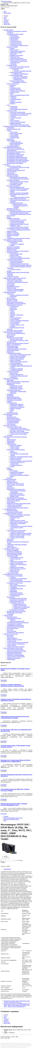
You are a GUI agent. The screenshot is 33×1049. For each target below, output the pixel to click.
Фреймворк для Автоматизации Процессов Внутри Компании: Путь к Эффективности (15, 760)
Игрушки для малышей (13, 185)
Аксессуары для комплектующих (16, 333)
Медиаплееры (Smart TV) (17, 601)
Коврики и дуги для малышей (18, 190)
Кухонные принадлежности (17, 90)
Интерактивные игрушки (17, 187)
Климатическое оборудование (15, 34)
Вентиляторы (14, 35)
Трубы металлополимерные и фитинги (21, 265)
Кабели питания (11, 288)
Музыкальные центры (16, 592)
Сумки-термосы (11, 645)
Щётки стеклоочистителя (17, 621)
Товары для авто (8, 615)
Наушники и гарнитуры (16, 594)
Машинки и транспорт (13, 218)
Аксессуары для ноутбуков (14, 427)
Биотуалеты (10, 635)
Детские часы (10, 173)
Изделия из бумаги (12, 299)
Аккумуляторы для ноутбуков (18, 428)
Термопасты (13, 377)
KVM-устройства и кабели (14, 279)
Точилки (12, 326)
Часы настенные (14, 120)
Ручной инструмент (12, 252)
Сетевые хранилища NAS (14, 506)
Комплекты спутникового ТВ (18, 600)
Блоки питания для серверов (18, 356)
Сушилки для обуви (15, 117)
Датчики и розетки (15, 269)
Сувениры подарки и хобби (11, 548)
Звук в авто (10, 629)
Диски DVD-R (14, 136)
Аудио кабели (11, 283)
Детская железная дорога (17, 221)
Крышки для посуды (15, 89)
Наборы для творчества (16, 563)
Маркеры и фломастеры (16, 315)
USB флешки (10, 127)
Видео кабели (11, 285)
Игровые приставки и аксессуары (16, 611)
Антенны (9, 486)
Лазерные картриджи (16, 458)
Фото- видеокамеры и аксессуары (13, 648)
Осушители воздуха (15, 41)
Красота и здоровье (12, 47)
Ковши (12, 86)
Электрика (10, 275)
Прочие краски (14, 571)
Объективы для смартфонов (18, 523)
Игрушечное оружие (12, 176)
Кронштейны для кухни (20, 82)
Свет (8, 105)
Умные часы (10, 546)
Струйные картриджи (16, 465)
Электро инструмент (12, 276)
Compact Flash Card (15, 142)
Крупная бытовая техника (11, 414)
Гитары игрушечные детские (21, 197)
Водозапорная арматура (16, 261)
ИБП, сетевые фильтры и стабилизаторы (18, 381)
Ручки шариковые (15, 322)
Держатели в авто (15, 517)
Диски (9, 130)
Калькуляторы (11, 441)
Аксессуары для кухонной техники (19, 66)
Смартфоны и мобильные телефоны (17, 544)
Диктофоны (13, 587)
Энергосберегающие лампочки (18, 109)
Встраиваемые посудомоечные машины (18, 160)
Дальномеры (13, 242)
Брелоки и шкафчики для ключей (19, 295)
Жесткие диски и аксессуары (15, 337)
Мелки (12, 316)
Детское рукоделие (15, 558)
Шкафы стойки (14, 496)
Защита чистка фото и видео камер (16, 651)
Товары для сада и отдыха (11, 634)
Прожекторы (13, 106)
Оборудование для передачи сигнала (17, 499)
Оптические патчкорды (13, 500)
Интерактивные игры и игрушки (19, 181)
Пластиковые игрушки (16, 183)
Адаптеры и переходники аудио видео (17, 282)
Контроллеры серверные (17, 358)
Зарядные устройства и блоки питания (20, 533)
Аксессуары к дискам (16, 133)
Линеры (12, 313)
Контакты (6, 22)
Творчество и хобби (12, 556)
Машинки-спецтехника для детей (19, 224)
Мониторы (13, 392)
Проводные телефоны (16, 473)
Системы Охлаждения (16, 370)
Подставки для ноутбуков (17, 431)
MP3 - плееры (14, 584)
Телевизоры (10, 614)
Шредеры (9, 478)
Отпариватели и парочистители (19, 115)
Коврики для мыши (15, 408)
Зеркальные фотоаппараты (14, 652)
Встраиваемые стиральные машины (17, 161)
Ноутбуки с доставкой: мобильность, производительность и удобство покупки (12, 685)
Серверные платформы (16, 368)
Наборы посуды (14, 92)
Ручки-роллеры (14, 323)
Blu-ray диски (14, 132)
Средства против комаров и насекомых (17, 642)
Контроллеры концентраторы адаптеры (18, 343)
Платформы (10, 395)
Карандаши (13, 307)
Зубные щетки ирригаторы (17, 51)
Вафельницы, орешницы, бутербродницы (20, 78)
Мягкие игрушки (11, 231)
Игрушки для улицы (12, 208)
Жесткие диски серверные (17, 357)
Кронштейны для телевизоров (18, 578)
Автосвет (12, 619)
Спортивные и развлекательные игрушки (18, 238)
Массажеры (13, 54)
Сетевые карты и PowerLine (14, 505)
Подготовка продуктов (16, 68)
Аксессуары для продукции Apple (16, 530)
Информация (7, 869)
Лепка (12, 560)
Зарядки (12, 519)
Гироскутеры (10, 539)
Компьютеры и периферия (11, 378)
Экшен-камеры (11, 659)
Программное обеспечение (14, 400)
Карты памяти (11, 140)
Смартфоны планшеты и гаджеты (13, 513)
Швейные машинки (15, 123)
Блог (5, 18)
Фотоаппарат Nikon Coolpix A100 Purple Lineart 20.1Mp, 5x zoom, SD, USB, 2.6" (17, 1001)
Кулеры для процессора (16, 374)
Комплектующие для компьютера (13, 332)
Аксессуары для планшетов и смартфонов (18, 514)
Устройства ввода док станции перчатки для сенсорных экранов (21, 526)
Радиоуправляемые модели (14, 554)
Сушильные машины (13, 422)
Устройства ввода (12, 402)
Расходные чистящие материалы (16, 449)
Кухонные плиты (11, 417)
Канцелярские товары (10, 292)
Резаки (9, 468)
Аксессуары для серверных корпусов (20, 354)
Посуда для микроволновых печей (19, 95)
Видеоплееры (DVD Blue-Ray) (18, 598)
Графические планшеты (16, 404)
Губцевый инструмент (16, 254)
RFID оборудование (12, 510)
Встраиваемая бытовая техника (12, 147)
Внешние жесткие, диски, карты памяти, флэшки (17, 126)
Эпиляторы (13, 64)
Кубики (12, 191)
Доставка (6, 20)
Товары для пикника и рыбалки (15, 646)
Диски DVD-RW (14, 137)
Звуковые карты (11, 341)
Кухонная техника (12, 65)
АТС (8, 438)
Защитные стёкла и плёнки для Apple (20, 534)
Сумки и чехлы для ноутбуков (18, 434)
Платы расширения (15, 363)
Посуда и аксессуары (13, 83)
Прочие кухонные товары (17, 81)
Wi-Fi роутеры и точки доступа (15, 483)
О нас (5, 17)
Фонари (9, 271)
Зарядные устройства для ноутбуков (20, 429)
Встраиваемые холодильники (15, 163)
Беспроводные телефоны (17, 472)
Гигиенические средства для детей (19, 167)
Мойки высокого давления (14, 639)
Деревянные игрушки (13, 168)
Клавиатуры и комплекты (17, 407)
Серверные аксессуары (16, 364)
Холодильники (11, 424)
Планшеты (10, 540)
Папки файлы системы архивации (16, 303)
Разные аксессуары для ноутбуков (19, 432)
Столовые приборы (15, 99)
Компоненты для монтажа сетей (16, 489)
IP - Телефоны (14, 470)
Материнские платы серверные (18, 361)
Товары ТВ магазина (12, 573)
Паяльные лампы (11, 249)
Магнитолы (13, 590)
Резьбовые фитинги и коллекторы (19, 263)
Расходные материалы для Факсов (19, 475)
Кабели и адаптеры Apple (17, 536)
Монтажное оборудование (17, 495)
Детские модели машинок (17, 222)
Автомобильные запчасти (14, 618)
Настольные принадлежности (15, 302)
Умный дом (10, 268)
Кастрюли (13, 85)
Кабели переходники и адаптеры (19, 522)
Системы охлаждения (13, 371)
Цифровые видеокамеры (14, 658)
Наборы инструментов (13, 248)
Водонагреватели (15, 37)
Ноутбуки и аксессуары (10, 425)
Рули (11, 411)
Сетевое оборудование (10, 479)
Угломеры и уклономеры (17, 244)
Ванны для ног (14, 49)
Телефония (10, 469)
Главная (6, 15)
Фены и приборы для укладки (18, 59)
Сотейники (13, 98)
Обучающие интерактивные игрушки (20, 214)
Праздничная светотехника (14, 553)
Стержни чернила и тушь (17, 324)
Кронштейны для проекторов (21, 607)
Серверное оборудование (14, 353)
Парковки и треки (15, 225)
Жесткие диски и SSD (16, 339)
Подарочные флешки (13, 146)
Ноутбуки (9, 435)
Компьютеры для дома (16, 385)
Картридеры (10, 139)
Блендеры (16, 69)
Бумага (12, 451)
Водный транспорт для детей (18, 219)
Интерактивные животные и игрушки (20, 211)
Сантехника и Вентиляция (14, 259)
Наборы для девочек (12, 232)
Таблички (9, 329)
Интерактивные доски (19, 604)
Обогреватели (14, 39)
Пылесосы (13, 116)
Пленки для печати (15, 459)
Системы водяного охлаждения (18, 375)
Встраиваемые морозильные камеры (17, 159)
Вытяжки (9, 415)
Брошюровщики (11, 439)
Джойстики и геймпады (16, 405)
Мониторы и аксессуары (14, 390)
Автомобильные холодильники (15, 626)
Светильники (14, 107)
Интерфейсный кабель (13, 286)
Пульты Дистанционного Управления (20, 581)
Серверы (9, 401)
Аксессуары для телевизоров (15, 575)
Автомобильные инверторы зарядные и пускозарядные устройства (18, 623)
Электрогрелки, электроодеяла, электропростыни (18, 61)
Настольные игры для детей (18, 568)
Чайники (12, 103)
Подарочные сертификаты (14, 551)
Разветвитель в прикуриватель (15, 632)
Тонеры (12, 466)
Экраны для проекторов (20, 608)
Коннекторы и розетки (16, 493)
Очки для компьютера (16, 580)
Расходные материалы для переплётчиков (17, 463)
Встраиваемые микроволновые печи (17, 157)
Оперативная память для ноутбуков (16, 349)
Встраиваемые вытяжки (13, 153)
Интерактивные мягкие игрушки (19, 212)
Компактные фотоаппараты (14, 653)
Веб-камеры (10, 380)
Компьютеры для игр (16, 387)
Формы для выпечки (16, 102)
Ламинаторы (10, 442)
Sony (5, 820)
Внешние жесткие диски (14, 129)
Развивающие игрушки (16, 202)
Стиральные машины (13, 421)
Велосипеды (10, 636)
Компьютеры (10, 384)
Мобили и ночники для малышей (19, 193)
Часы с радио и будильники (17, 122)
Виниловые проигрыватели (17, 585)
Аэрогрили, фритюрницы (20, 76)
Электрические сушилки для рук (19, 45)
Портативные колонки (13, 397)
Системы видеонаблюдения (14, 512)
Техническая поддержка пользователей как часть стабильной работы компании (15, 717)
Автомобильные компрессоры (15, 625)
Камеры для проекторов (20, 605)
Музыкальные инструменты (14, 612)
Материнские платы (12, 346)
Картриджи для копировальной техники (21, 456)
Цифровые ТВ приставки (17, 609)
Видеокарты (10, 336)
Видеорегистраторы (12, 628)
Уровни (12, 245)
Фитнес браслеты (12, 547)
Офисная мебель (11, 444)
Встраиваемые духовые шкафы (15, 154)
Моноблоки (10, 394)
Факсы (12, 476)
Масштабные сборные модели (18, 561)
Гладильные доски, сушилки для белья (20, 113)
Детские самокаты (12, 638)
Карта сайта (7, 24)
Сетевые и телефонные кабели (15, 289)
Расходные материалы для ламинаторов (21, 461)
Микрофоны (13, 591)
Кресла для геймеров (16, 445)
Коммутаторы (11, 487)
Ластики (12, 312)
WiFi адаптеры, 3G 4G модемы (15, 485)
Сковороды (13, 96)
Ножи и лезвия (14, 255)
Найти (2, 8)
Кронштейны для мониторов (18, 391)
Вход (5, 11)
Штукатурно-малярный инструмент (20, 258)
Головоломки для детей (16, 557)
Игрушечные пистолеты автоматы (19, 178)
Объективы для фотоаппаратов (15, 655)
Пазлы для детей (14, 570)
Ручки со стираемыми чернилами (19, 320)
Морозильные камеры (13, 418)
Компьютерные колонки (13, 383)
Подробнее (4, 680)
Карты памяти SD (15, 144)
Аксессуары (10, 293)
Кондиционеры (14, 38)
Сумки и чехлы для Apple (17, 537)
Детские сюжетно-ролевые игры (16, 170)
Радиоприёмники (15, 595)
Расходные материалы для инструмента (18, 251)
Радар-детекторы (11, 631)
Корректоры (13, 309)
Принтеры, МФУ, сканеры (14, 398)
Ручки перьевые (14, 319)
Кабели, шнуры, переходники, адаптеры (15, 278)
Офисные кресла (14, 446)
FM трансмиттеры (12, 617)
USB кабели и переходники (14, 280)
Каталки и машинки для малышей (19, 188)
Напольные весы (14, 56)
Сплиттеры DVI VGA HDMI (15, 290)
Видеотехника (11, 597)
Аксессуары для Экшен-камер (15, 649)
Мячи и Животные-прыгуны (18, 198)
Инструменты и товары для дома (13, 239)
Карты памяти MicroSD (16, 143)
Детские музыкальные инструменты (20, 229)
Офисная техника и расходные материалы (15, 436)
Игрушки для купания (13, 180)
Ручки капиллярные (15, 317)
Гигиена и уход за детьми (14, 166)
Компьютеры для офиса (16, 388)
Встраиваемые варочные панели (16, 151)
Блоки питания (11, 334)
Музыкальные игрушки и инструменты (18, 228)
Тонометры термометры (16, 58)
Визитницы (13, 296)
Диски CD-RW (14, 134)
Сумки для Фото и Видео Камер (16, 656)
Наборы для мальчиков (13, 234)
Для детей (6, 164)
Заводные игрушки (12, 174)
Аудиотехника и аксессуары (14, 583)
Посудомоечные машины (14, 419)
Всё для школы (11, 297)
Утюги (12, 119)
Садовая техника (11, 641)
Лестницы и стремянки (13, 246)
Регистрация (7, 13)
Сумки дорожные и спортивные (16, 643)
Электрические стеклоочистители (19, 124)
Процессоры (10, 351)
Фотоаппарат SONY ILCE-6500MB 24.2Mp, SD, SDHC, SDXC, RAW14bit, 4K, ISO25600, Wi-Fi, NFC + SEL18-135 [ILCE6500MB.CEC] (17, 1005)
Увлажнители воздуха (16, 44)
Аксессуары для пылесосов (17, 112)
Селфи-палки (14, 524)
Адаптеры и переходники (17, 531)
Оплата (6, 21)
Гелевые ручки (14, 306)
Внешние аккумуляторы (16, 516)
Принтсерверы (11, 502)
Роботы (9, 237)
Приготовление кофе (16, 72)
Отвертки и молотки (16, 256)
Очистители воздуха (15, 42)
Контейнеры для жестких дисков (19, 340)
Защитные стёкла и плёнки (17, 520)
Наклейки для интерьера (17, 567)
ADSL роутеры (11, 480)
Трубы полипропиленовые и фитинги (20, 266)
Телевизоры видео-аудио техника (13, 574)
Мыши (12, 410)
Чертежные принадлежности (15, 330)
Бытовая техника (8, 29)
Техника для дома (12, 110)
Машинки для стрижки (16, 55)
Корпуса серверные (15, 360)
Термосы (12, 100)
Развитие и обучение (12, 235)
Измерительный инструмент (15, 241)
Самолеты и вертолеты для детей (19, 227)
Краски (12, 310)
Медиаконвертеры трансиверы (15, 497)
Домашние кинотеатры (16, 588)
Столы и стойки (14, 448)
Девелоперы (13, 452)
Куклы (9, 217)
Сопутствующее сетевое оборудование (17, 507)
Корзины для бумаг (12, 300)
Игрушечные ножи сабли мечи (18, 177)
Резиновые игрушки (15, 184)
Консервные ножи (15, 88)
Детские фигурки (12, 171)
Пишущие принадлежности (14, 305)
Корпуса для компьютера (14, 344)
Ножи (11, 93)
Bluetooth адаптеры (12, 482)
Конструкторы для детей (20, 204)
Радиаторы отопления (16, 262)
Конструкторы (11, 215)
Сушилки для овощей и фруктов (22, 71)
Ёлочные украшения (12, 550)
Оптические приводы (13, 350)
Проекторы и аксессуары (17, 602)
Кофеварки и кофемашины (20, 73)
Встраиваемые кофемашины (15, 156)
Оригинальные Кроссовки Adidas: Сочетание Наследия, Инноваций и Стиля (14, 804)
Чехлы (12, 529)
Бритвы (12, 48)
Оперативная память (12, 347)
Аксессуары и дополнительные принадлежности (15, 149)
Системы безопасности (10, 509)
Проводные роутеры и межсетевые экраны (18, 503)
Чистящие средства (12, 412)
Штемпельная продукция (17, 327)
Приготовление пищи (16, 75)
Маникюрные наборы (16, 52)
